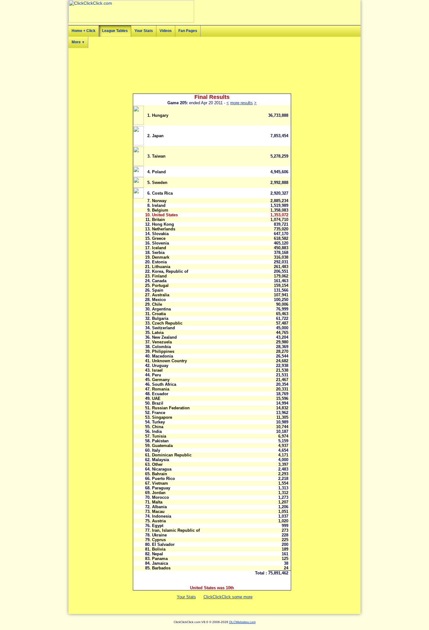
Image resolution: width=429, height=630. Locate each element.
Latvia (158, 332)
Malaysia (160, 459)
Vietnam (160, 483)
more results (241, 102)
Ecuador (160, 393)
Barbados (161, 568)
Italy (156, 450)
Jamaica (160, 563)
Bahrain (159, 473)
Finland (159, 276)
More (78, 42)
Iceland (159, 247)
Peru (156, 375)
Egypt (157, 525)
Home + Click (83, 31)
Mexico (159, 299)
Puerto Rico (163, 478)
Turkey (158, 422)
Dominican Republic (172, 455)
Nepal (157, 554)
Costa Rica (162, 193)
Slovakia (160, 233)
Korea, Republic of (170, 271)
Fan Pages (187, 31)
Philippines (163, 351)
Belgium (160, 210)
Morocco (160, 497)
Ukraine (159, 535)
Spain (157, 290)
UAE (156, 398)
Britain (158, 219)
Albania (159, 506)
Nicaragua (161, 469)
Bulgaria (160, 318)
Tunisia (159, 436)
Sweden (159, 182)
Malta (157, 502)
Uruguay (160, 365)
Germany (161, 379)
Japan (158, 135)
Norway (159, 200)
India (157, 431)
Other (157, 464)
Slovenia (160, 243)
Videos (166, 31)
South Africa (164, 384)
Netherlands (163, 229)
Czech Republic (167, 323)
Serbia (158, 252)
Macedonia (162, 356)
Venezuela (162, 342)
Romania (160, 389)
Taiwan (159, 156)
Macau (158, 511)
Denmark (160, 257)
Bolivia (159, 549)
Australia (160, 295)
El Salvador (163, 544)
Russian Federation (171, 408)
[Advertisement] (332, 135)
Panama (160, 558)
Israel (157, 370)
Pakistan (160, 441)
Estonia (159, 262)
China (157, 426)
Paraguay (161, 488)
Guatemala (162, 445)
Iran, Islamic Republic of (176, 530)
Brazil (157, 403)
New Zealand (164, 337)
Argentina (161, 309)
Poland (159, 172)
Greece (159, 238)
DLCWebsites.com (242, 622)
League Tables (115, 31)
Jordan (159, 492)
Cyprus (159, 539)
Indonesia (161, 516)
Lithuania (161, 266)
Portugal (160, 285)
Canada (159, 280)
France (158, 412)
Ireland (159, 205)
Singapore (162, 417)
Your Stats (143, 31)
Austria (159, 521)
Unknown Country (169, 360)
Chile (157, 304)
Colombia (161, 346)
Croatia (159, 313)
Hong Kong (163, 224)
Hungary (160, 115)
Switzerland (163, 328)
